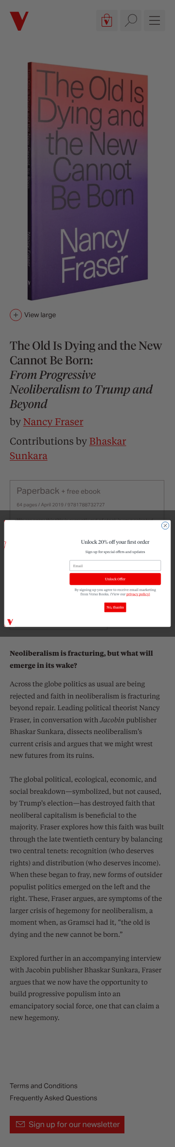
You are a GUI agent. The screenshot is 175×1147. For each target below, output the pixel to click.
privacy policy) (138, 593)
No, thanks (114, 607)
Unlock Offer (115, 579)
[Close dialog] (165, 525)
